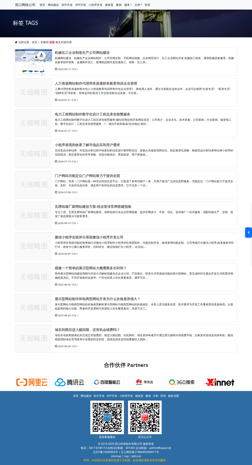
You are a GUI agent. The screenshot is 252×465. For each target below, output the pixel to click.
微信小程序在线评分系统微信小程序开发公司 (89, 237)
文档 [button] (137, 5)
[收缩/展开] (248, 232)
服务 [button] (127, 5)
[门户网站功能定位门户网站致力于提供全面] (33, 184)
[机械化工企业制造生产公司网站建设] (33, 61)
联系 (147, 5)
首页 (42, 5)
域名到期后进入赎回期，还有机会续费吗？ (87, 329)
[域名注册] (221, 383)
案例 (119, 5)
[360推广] (183, 383)
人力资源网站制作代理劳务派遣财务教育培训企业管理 (96, 83)
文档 (155, 396)
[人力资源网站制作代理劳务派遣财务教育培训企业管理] (33, 92)
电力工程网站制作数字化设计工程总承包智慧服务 (92, 114)
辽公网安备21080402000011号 (140, 452)
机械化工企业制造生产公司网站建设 (82, 52)
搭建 (52, 42)
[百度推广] (108, 383)
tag (126, 456)
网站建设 (53, 5)
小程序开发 (95, 5)
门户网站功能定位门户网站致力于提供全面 (87, 175)
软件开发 (67, 5)
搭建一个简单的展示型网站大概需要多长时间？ (91, 268)
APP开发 (80, 5)
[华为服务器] (145, 383)
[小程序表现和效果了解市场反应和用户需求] (33, 154)
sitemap (116, 456)
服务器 (109, 5)
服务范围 (173, 396)
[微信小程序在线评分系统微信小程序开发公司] (33, 246)
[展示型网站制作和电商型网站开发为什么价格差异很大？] (33, 307)
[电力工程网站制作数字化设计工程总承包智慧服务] (33, 123)
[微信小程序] (70, 383)
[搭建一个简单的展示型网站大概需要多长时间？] (33, 277)
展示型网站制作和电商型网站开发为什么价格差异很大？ (98, 298)
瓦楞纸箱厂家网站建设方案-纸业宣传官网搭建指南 (93, 206)
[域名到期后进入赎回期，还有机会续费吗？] (33, 338)
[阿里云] (32, 383)
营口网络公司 (25, 4)
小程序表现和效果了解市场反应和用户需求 (87, 144)
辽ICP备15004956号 (105, 452)
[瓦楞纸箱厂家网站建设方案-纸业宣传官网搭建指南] (33, 215)
